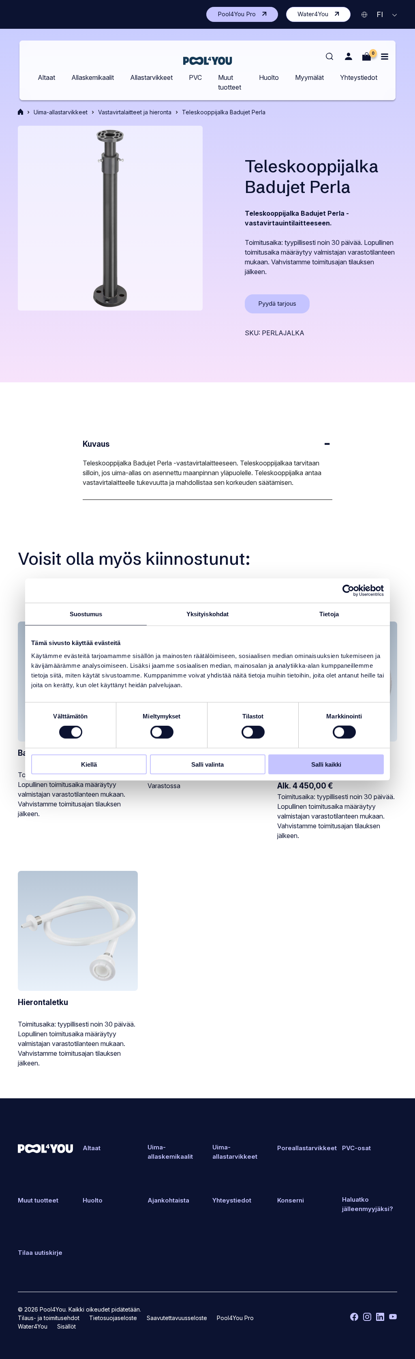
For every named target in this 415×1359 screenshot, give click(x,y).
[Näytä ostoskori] (366, 56)
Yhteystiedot (358, 77)
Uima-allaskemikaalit (170, 1151)
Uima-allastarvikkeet (61, 112)
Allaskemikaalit (92, 77)
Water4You (324, 16)
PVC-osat (356, 1148)
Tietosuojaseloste (113, 1317)
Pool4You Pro (248, 16)
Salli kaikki (326, 764)
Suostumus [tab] (86, 614)
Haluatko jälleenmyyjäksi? (367, 1204)
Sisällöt (66, 1326)
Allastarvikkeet (151, 77)
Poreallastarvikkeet (307, 1148)
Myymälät (309, 77)
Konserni (290, 1200)
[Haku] (329, 57)
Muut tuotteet (229, 82)
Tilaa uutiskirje (40, 1252)
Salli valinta (207, 764)
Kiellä (89, 764)
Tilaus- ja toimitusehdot (48, 1317)
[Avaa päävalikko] (384, 56)
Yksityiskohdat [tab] (207, 614)
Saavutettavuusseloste (177, 1317)
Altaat (46, 77)
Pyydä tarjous (284, 306)
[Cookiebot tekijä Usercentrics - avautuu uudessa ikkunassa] (348, 591)
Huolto (269, 77)
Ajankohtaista (168, 1200)
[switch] (161, 732)
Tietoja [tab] (329, 614)
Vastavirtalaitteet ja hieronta (134, 112)
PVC (195, 77)
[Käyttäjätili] (348, 56)
